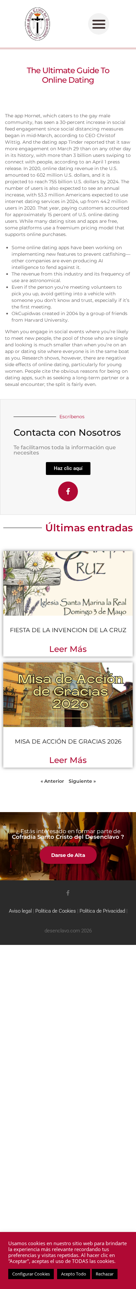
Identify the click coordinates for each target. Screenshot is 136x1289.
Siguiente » (82, 781)
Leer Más (68, 649)
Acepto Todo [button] (73, 1274)
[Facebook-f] (68, 491)
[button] (99, 24)
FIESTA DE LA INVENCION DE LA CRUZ (68, 630)
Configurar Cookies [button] (31, 1274)
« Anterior (52, 781)
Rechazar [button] (105, 1274)
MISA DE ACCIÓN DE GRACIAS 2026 (68, 741)
